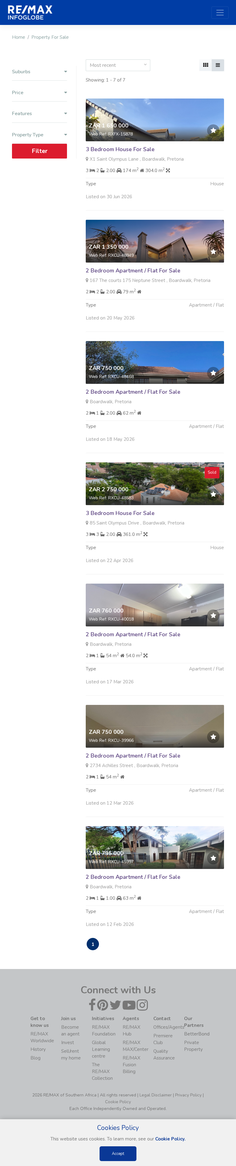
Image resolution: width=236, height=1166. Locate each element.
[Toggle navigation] (220, 12)
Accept (118, 1153)
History (38, 1049)
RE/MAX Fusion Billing (131, 1065)
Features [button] (22, 114)
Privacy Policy (188, 1095)
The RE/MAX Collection (102, 1071)
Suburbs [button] (21, 72)
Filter (40, 151)
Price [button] (17, 93)
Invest (67, 1042)
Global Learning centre (101, 1049)
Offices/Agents (168, 1027)
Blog (35, 1058)
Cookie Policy (118, 1102)
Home (18, 37)
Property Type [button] (27, 135)
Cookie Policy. (170, 1139)
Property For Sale (50, 37)
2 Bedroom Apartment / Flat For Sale (133, 270)
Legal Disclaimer (156, 1095)
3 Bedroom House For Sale (120, 149)
